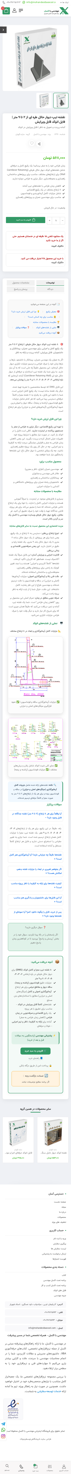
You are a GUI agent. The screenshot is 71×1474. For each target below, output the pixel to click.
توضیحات (50, 283)
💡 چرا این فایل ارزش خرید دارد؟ (25, 311)
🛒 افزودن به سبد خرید (35, 1051)
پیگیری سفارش (59, 1243)
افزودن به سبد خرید (23, 220)
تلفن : (60, 1312)
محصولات (61, 1217)
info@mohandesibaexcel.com (42, 2)
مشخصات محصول (20, 283)
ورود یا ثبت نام (59, 1238)
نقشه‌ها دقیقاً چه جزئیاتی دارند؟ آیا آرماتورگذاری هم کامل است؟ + (35, 857)
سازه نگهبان (20, 134)
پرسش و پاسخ (20, 289)
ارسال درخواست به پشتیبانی (54, 1254)
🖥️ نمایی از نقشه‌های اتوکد (48, 327)
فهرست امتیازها (59, 1259)
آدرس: (60, 1304)
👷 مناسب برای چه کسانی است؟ (42, 317)
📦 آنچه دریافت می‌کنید (49, 333)
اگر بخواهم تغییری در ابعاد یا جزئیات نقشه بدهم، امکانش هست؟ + (39, 871)
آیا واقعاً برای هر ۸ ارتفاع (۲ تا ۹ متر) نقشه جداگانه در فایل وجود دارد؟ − (37, 816)
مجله (64, 1207)
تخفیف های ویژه (59, 1222)
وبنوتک (23, 1439)
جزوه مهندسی (60, 1295)
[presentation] (66, 1140)
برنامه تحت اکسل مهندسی (54, 1280)
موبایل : (59, 1320)
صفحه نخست (60, 1202)
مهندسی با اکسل (40, 134)
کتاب (64, 1275)
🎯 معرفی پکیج (53, 311)
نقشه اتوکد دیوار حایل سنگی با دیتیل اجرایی (46, 1153)
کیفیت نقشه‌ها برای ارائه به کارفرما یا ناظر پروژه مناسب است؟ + (36, 885)
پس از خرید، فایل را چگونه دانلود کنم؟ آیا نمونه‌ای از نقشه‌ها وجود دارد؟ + (38, 914)
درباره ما (62, 1212)
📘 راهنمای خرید (35, 1058)
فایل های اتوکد (59, 1290)
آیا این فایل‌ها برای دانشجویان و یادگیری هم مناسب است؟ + (38, 900)
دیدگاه (50, 289)
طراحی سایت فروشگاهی (41, 1439)
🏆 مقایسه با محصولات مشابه (46, 322)
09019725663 (14, 2)
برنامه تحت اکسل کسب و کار (53, 1285)
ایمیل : (60, 1328)
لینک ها (65, 2)
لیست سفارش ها (58, 1248)
